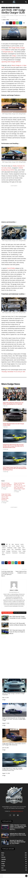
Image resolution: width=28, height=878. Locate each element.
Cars (6, 7)
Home (2, 5)
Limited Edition (18, 549)
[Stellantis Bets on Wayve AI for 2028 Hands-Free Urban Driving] (5, 835)
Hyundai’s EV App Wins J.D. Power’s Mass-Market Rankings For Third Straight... (17, 842)
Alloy (13, 544)
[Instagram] (14, 815)
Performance (14, 551)
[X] (10, 22)
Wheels (3, 554)
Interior (8, 549)
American (17, 544)
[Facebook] (7, 22)
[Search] (26, 2)
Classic (22, 546)
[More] (23, 22)
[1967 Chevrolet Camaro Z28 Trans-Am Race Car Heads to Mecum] (5, 631)
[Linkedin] (20, 22)
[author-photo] (14, 588)
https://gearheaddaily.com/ (14, 592)
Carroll (13, 546)
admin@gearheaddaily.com (16, 811)
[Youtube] (17, 815)
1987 (7, 544)
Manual (23, 549)
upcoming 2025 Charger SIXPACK (11, 61)
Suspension (8, 552)
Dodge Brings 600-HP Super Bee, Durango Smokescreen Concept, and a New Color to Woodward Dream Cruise (12, 769)
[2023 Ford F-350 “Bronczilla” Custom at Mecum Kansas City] (5, 625)
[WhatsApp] (17, 22)
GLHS (23, 547)
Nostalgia (8, 551)
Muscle (3, 551)
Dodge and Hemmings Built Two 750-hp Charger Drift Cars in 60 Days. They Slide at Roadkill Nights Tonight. (19, 485)
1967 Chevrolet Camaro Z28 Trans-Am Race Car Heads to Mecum (17, 631)
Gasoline (17, 7)
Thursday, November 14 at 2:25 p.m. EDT (13, 371)
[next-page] (5, 637)
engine (19, 547)
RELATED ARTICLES (7, 612)
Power (20, 551)
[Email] (22, 562)
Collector (4, 547)
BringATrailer (4, 546)
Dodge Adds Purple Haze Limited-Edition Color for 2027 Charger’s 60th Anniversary (6, 496)
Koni (12, 549)
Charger (18, 546)
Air (9, 544)
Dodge (14, 7)
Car (9, 546)
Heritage (4, 549)
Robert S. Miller (6, 19)
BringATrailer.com (8, 51)
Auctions (7, 5)
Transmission (14, 552)
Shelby (24, 551)
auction (22, 544)
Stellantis (10, 7)
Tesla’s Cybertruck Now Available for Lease (21, 572)
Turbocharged (22, 552)
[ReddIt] (19, 562)
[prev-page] (2, 637)
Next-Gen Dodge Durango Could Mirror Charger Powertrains (6, 484)
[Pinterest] (14, 22)
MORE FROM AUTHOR (19, 612)
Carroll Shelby (11, 268)
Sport (3, 552)
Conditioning (9, 547)
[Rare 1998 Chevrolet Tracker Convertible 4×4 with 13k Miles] (5, 618)
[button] (2, 2)
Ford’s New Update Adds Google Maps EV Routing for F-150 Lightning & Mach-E (7, 574)
